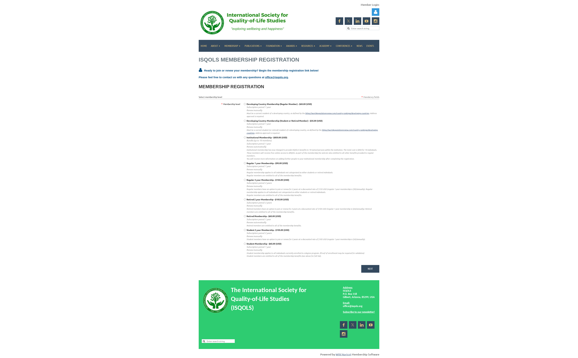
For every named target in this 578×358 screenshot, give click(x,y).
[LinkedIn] (357, 21)
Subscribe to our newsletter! (359, 312)
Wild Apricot (343, 354)
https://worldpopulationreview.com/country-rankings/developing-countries (337, 113)
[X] (348, 21)
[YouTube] (366, 21)
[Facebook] (339, 21)
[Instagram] (375, 21)
